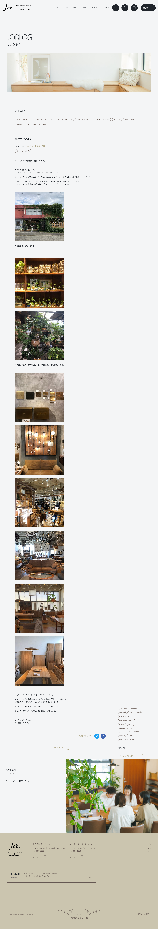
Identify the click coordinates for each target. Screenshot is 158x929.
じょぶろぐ (36, 119)
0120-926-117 (19, 790)
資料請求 (46, 803)
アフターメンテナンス (101, 119)
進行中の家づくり (51, 119)
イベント (117, 119)
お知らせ (20, 124)
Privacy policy (142, 914)
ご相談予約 (18, 803)
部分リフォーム (18, 820)
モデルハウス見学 (18, 811)
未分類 (43, 124)
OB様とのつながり (83, 119)
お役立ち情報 (129, 119)
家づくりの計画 (22, 119)
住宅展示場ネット (78, 918)
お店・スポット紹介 (24, 151)
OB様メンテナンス (46, 811)
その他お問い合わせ (46, 820)
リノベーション (67, 119)
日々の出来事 (31, 124)
